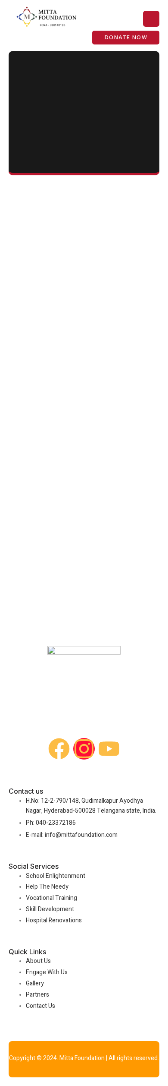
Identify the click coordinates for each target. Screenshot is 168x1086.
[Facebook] (59, 749)
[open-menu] (151, 19)
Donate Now (126, 37)
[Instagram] (84, 749)
